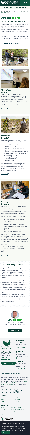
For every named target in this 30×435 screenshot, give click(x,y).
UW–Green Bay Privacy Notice (17, 430)
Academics (4, 403)
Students (17, 401)
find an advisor (22, 103)
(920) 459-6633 (20, 358)
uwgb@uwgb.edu (5, 359)
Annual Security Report (17, 409)
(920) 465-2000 (5, 357)
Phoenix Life (18, 399)
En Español (18, 403)
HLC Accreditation (16, 407)
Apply (2, 399)
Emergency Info (15, 411)
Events (3, 412)
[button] (11, 43)
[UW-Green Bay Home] (9, 3)
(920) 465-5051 (20, 368)
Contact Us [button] (15, 330)
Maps (2, 407)
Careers (3, 411)
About (24, 11)
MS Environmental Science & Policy (13, 7)
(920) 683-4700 (20, 347)
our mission (10, 384)
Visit (2, 397)
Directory (3, 409)
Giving (2, 414)
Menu (26, 3)
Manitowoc (7, 383)
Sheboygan (15, 383)
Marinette (3, 384)
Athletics (17, 397)
